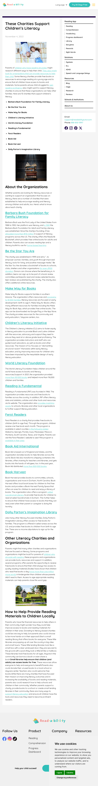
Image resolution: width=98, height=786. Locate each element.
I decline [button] (69, 773)
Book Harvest (15, 472)
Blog (68, 83)
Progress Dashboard (35, 750)
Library (69, 41)
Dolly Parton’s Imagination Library (31, 512)
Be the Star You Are (19, 251)
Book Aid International (22, 446)
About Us (69, 106)
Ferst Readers (15, 414)
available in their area (14, 440)
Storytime (70, 45)
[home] (12, 4)
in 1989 (47, 225)
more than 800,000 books (35, 466)
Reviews (69, 94)
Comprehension (72, 30)
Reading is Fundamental (23, 386)
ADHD (68, 69)
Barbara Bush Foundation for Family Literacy (27, 215)
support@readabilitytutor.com (78, 119)
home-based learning (36, 245)
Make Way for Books (20, 288)
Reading (69, 26)
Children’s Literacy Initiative (26, 323)
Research (70, 91)
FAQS (68, 87)
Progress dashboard (74, 37)
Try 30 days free (79, 4)
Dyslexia (69, 62)
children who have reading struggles (31, 68)
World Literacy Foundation (25, 363)
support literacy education (16, 694)
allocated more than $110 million (19, 234)
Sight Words (71, 52)
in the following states (38, 429)
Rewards (69, 48)
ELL (67, 66)
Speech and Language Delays (78, 73)
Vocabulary (70, 33)
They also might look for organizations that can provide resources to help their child (31, 73)
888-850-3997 (77, 122)
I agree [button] (59, 773)
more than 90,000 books (16, 377)
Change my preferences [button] (66, 778)
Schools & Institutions (74, 99)
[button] (61, 4)
